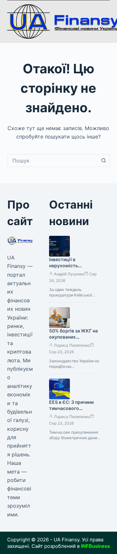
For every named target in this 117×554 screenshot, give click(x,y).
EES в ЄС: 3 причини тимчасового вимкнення (71, 408)
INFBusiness (95, 546)
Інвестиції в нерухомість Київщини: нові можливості (66, 269)
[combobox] (52, 160)
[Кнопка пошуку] (103, 160)
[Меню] (107, 22)
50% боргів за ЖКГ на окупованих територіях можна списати (73, 340)
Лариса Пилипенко (72, 345)
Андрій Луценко (69, 273)
